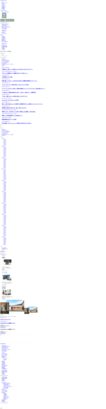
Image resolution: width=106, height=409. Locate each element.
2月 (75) (5, 189)
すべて (3, 65)
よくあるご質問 (4, 28)
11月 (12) (5, 159)
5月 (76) (5, 187)
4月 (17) (5, 233)
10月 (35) (5, 239)
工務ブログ (3, 135)
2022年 (3, 180)
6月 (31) (5, 152)
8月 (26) (5, 150)
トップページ (4, 345)
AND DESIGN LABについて (4, 22)
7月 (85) (5, 185)
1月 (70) (5, 179)
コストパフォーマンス (5, 348)
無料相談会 (3, 401)
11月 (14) (5, 227)
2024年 (3, 157)
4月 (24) (5, 176)
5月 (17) (5, 164)
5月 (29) (5, 221)
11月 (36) (5, 238)
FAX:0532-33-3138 (3, 327)
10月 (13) (5, 160)
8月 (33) (5, 218)
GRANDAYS (4, 30)
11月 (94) (5, 204)
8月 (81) (5, 184)
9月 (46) (5, 217)
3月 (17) (5, 143)
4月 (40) (5, 210)
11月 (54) (5, 193)
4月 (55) (5, 199)
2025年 (3, 146)
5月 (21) (5, 153)
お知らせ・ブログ (4, 355)
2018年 (3, 225)
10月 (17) (5, 228)
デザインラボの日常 (5, 62)
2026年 (3, 138)
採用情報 (3, 364)
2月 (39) (5, 178)
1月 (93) (5, 190)
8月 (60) (5, 207)
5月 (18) (5, 232)
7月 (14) (5, 230)
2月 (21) (5, 235)
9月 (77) (5, 183)
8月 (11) (5, 139)
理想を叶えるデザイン (5, 24)
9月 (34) (5, 240)
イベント (3, 4)
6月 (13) (5, 231)
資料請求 (3, 367)
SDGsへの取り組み (5, 41)
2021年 (3, 191)
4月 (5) (5, 244)
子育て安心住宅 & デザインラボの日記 (7, 134)
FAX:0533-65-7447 (3, 333)
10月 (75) (5, 205)
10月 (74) (5, 194)
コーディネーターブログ (5, 61)
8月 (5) (5, 173)
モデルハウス (4, 6)
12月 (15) (5, 158)
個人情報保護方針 (3, 343)
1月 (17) (5, 224)
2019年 (3, 214)
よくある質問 (4, 350)
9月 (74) (5, 206)
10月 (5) (5, 171)
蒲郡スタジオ (4, 40)
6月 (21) (5, 163)
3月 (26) (5, 177)
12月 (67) (5, 192)
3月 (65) (5, 200)
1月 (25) (5, 213)
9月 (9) (5, 172)
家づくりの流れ (4, 27)
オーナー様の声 (4, 353)
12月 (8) (5, 169)
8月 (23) (5, 241)
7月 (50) (5, 208)
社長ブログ (3, 58)
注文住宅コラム (4, 59)
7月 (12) (5, 174)
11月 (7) (5, 170)
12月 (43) (5, 237)
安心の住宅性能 (4, 25)
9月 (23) (5, 149)
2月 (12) (5, 167)
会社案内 (3, 5)
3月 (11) (5, 166)
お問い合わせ (4, 366)
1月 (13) (5, 156)
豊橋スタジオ (4, 39)
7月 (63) (5, 196)
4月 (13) (5, 142)
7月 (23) (5, 151)
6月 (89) (5, 186)
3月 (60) (5, 211)
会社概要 (3, 37)
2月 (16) (5, 144)
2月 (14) (5, 223)
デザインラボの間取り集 (5, 60)
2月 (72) (5, 201)
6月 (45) (5, 197)
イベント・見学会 (4, 354)
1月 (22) (5, 145)
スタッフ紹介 (4, 63)
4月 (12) (5, 165)
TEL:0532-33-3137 (2, 326)
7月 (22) (5, 162)
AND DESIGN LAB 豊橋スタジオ (7, 323)
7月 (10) (5, 140)
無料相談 (3, 7)
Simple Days (5, 359)
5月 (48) (5, 198)
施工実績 (3, 3)
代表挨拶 (3, 36)
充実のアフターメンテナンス (6, 349)
